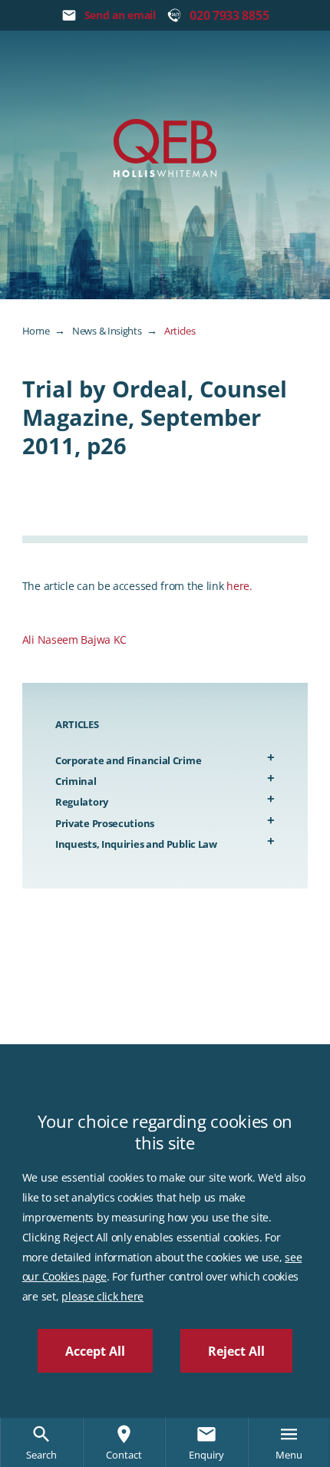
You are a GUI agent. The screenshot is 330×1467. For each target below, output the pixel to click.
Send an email (120, 15)
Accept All (95, 1351)
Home (36, 331)
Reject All (236, 1351)
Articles (180, 331)
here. (239, 586)
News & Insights (107, 331)
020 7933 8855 (229, 15)
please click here (102, 1296)
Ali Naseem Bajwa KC (74, 639)
